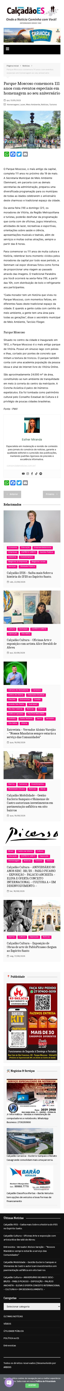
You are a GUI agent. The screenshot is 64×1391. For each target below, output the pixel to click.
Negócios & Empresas (17, 562)
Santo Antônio (26, 719)
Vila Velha (25, 634)
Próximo (50, 495)
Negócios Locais (39, 562)
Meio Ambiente (33, 105)
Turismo (53, 105)
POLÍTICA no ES (11, 1339)
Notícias (44, 105)
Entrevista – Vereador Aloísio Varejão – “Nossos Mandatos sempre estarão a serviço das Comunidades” (31, 733)
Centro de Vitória (15, 695)
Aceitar (32, 1385)
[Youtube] (23, 473)
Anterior (14, 495)
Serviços (12, 566)
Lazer (22, 105)
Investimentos (27, 557)
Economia (12, 547)
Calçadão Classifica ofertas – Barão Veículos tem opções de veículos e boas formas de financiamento (30, 1198)
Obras (43, 789)
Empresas (12, 552)
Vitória (24, 723)
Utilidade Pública (27, 566)
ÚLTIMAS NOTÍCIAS (13, 1317)
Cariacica (37, 690)
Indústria (12, 557)
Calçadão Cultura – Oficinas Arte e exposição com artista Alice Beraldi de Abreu (32, 643)
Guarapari (33, 704)
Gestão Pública (46, 552)
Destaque (23, 629)
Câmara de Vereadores (18, 690)
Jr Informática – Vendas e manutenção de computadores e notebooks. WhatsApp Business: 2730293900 (28, 1119)
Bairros (11, 784)
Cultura (11, 629)
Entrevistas (25, 699)
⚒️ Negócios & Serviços (21, 1071)
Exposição (12, 634)
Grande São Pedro (16, 704)
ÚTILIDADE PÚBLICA (14, 1331)
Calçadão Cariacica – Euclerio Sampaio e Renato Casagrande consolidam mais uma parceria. (32, 1158)
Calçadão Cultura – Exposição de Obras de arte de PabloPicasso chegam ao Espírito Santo (32, 947)
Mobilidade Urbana (16, 789)
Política (41, 709)
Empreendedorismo (42, 547)
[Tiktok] (36, 473)
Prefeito (12, 719)
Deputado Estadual (36, 695)
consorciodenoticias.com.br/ (21, 465)
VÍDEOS (7, 1324)
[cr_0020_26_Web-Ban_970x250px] (32, 35)
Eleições (12, 699)
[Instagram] (27, 473)
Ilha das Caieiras (15, 709)
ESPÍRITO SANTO (28, 552)
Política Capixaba (15, 714)
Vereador (50, 719)
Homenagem (13, 105)
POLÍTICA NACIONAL (36, 714)
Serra (39, 719)
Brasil (10, 851)
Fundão (37, 699)
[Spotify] (40, 473)
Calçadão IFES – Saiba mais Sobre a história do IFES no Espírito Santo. (30, 574)
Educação (25, 547)
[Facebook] (32, 473)
